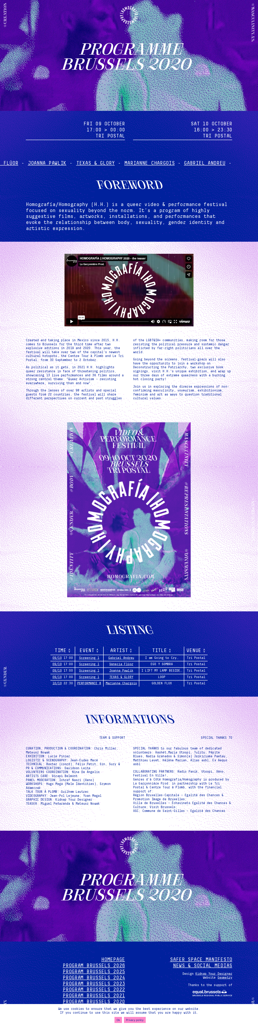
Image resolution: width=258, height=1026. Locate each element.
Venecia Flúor (218, 163)
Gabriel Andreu (168, 163)
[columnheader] (62, 651)
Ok (118, 1020)
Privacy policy (135, 1020)
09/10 (57, 658)
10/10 (57, 683)
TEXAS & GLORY (59, 163)
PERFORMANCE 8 (89, 683)
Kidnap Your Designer (213, 973)
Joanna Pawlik (121, 670)
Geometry (224, 977)
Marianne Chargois (113, 163)
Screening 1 (89, 658)
